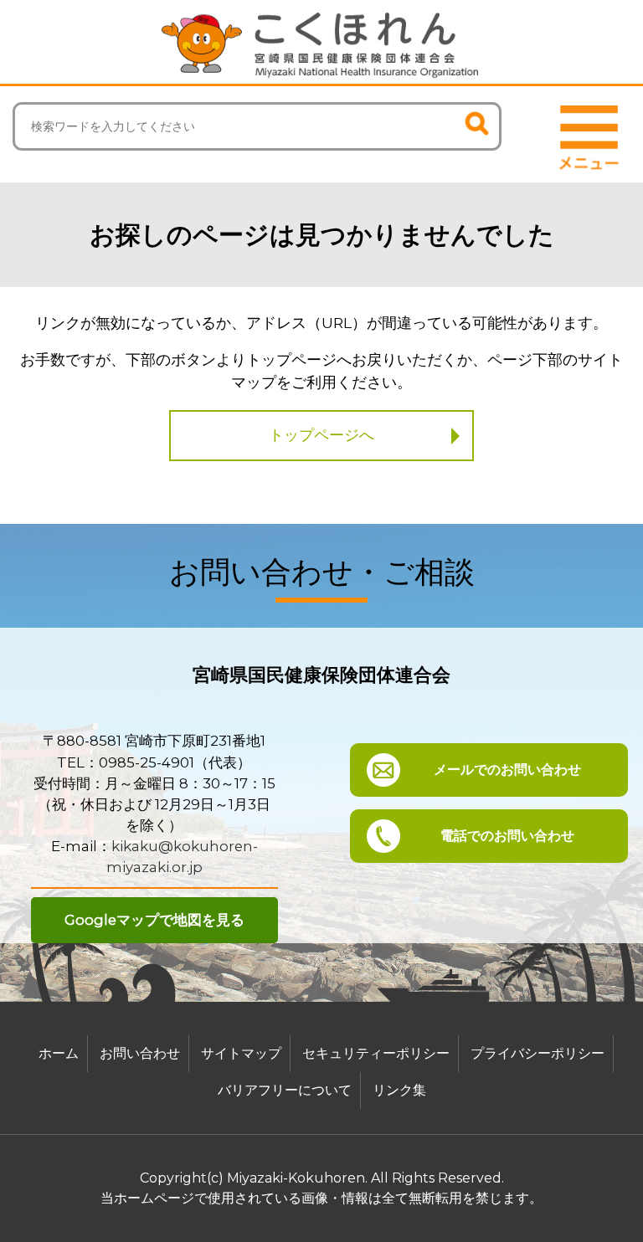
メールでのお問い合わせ (507, 770)
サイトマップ (241, 1053)
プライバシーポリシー (537, 1053)
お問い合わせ (140, 1053)
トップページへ (321, 435)
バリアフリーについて (285, 1090)
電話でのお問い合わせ (507, 836)
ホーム (59, 1053)
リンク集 (399, 1090)
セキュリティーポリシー (376, 1053)
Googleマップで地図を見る (154, 919)
